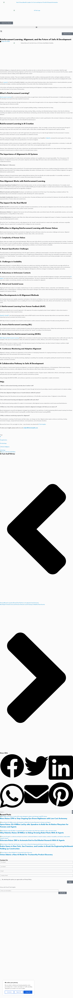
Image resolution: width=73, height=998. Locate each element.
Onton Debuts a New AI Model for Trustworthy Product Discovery (26, 855)
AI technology (3, 443)
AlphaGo (48, 138)
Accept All (28, 992)
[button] (36, 27)
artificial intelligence (4, 446)
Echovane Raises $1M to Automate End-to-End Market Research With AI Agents (32, 840)
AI (0, 436)
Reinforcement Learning (5, 97)
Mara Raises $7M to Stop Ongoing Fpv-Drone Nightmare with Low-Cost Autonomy (33, 818)
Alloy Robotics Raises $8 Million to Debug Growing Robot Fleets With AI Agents (32, 833)
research (5, 82)
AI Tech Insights (42, 424)
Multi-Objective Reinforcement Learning (9, 338)
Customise (9, 992)
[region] (18, 987)
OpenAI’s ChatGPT (4, 315)
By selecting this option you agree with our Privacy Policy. (17, 879)
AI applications (3, 440)
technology (2, 450)
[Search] (72, 812)
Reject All (19, 992)
